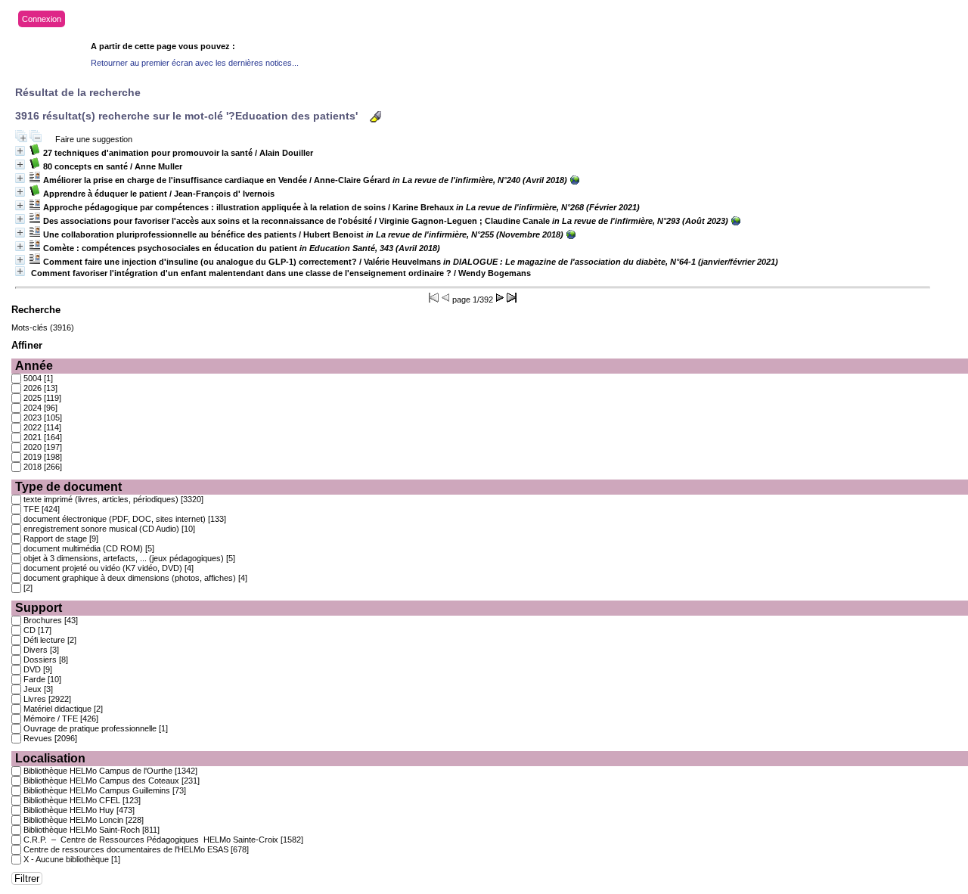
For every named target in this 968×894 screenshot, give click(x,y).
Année (34, 365)
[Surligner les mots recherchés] (375, 117)
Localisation (50, 758)
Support (38, 607)
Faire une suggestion (93, 139)
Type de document (68, 486)
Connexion (41, 18)
